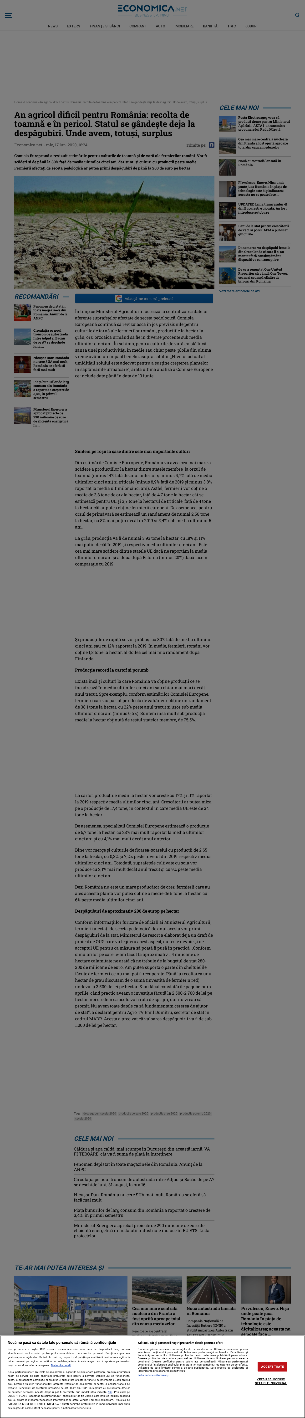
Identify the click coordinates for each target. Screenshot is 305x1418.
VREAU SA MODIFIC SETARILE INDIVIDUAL (271, 1381)
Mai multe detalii (61, 1365)
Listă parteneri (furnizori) (153, 1375)
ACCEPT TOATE (272, 1366)
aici (110, 1392)
